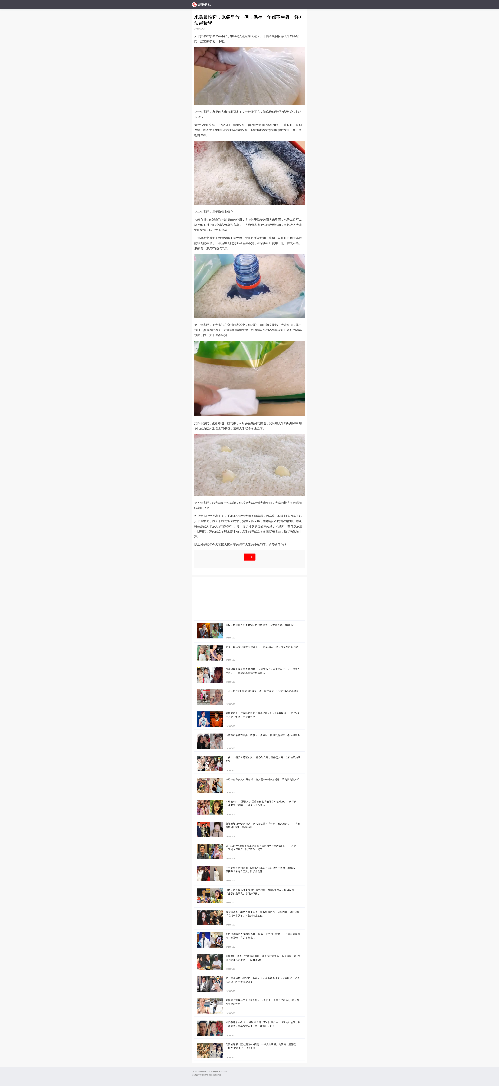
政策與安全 (204, 1075)
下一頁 (249, 557)
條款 (211, 1075)
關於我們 (195, 1075)
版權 (219, 1075)
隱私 (215, 1075)
